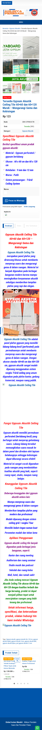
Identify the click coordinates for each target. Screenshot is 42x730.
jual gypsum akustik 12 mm (24, 643)
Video (19, 226)
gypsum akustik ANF (30, 641)
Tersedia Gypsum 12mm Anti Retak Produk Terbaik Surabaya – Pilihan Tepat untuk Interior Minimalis (11, 685)
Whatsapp (15, 701)
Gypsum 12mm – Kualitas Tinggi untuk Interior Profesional (29, 683)
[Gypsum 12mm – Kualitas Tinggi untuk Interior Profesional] (30, 668)
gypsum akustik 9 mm (17, 641)
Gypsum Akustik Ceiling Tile (21, 252)
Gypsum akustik (11, 639)
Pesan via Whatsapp (16, 200)
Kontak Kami (7, 3)
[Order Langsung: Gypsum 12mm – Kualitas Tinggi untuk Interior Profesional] (38, 677)
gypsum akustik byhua (9, 643)
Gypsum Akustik (27, 131)
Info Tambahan (31, 226)
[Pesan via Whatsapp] (32, 3)
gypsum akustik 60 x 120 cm (24, 639)
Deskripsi (8, 226)
